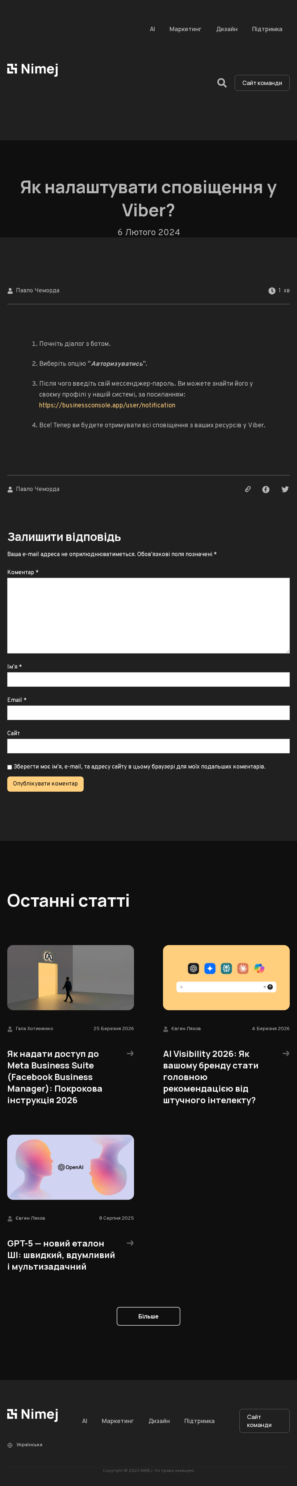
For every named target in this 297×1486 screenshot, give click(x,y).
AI (152, 29)
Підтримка (267, 29)
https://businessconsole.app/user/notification (107, 406)
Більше (148, 1316)
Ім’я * (14, 667)
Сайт (13, 733)
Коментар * (23, 572)
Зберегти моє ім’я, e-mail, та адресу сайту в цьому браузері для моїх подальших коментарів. (139, 767)
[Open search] (222, 83)
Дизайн (227, 29)
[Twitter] (285, 489)
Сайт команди (262, 83)
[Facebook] (266, 489)
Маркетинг (186, 29)
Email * (17, 700)
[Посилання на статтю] (247, 489)
